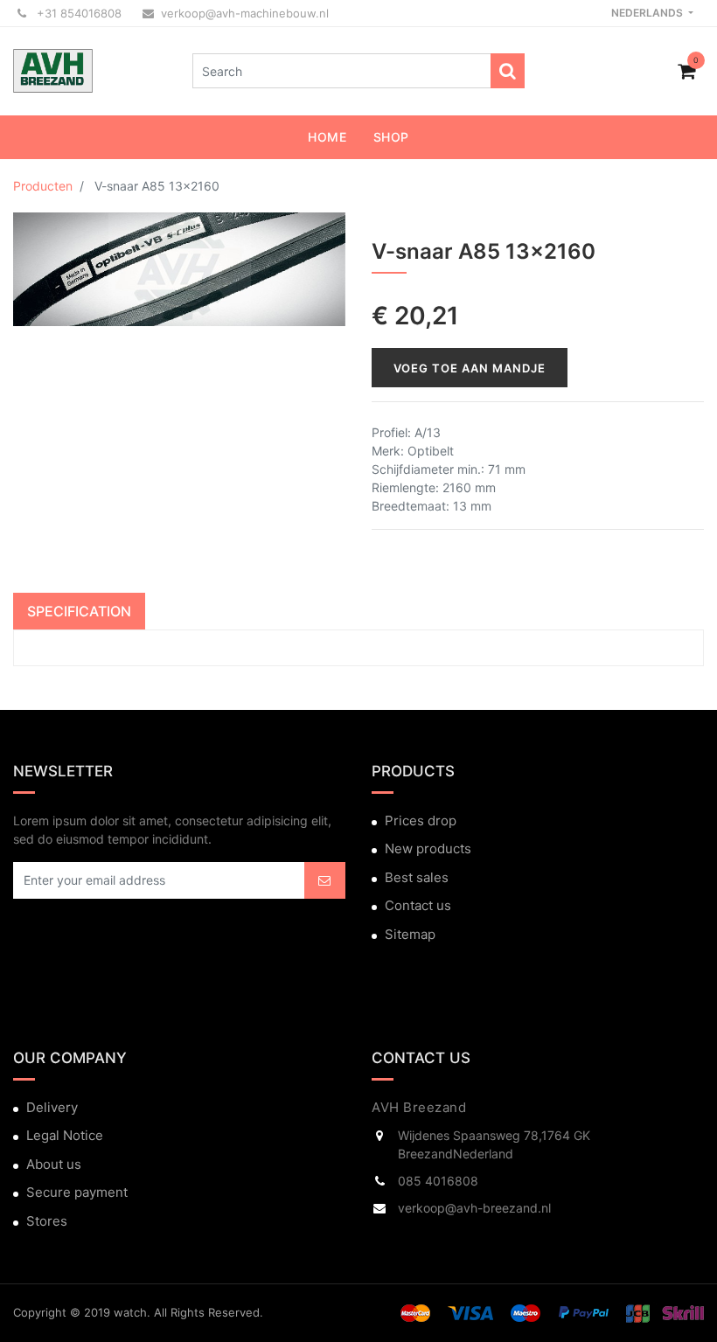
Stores (46, 1221)
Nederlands (648, 12)
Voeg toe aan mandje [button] (469, 368)
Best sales (417, 877)
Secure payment (77, 1192)
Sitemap (410, 934)
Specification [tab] (79, 611)
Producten (43, 185)
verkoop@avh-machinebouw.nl (245, 13)
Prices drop (420, 820)
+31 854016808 (77, 13)
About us (53, 1164)
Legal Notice (64, 1135)
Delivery (52, 1107)
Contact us (418, 905)
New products (428, 848)
